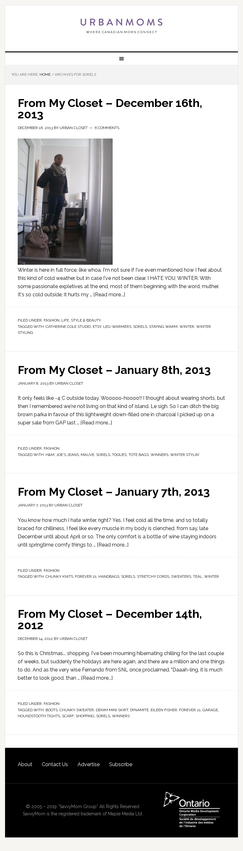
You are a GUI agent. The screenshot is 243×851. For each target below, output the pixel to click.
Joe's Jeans (67, 454)
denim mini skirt (112, 710)
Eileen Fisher (164, 710)
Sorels (140, 326)
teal (197, 576)
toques (119, 454)
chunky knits (59, 576)
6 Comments (107, 128)
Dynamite (139, 710)
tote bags (138, 454)
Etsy (97, 326)
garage (210, 710)
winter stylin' (185, 454)
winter (186, 326)
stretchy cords (153, 576)
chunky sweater (76, 710)
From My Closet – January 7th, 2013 (114, 491)
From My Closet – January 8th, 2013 (114, 369)
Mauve (87, 454)
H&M (50, 454)
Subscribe (120, 764)
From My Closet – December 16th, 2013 (110, 108)
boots (52, 710)
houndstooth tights (39, 716)
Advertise (89, 764)
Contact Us (55, 764)
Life (65, 320)
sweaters (181, 576)
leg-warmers (117, 326)
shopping (85, 716)
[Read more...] (109, 295)
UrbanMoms (121, 26)
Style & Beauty (86, 320)
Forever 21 (86, 576)
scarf (68, 716)
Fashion (51, 320)
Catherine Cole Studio (68, 326)
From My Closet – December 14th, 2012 (110, 619)
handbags (108, 576)
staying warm (163, 326)
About (25, 764)
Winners (159, 454)
